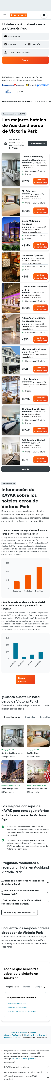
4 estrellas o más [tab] (12, 717)
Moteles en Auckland (17, 1003)
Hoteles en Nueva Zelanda (34, 1035)
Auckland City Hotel (32, 255)
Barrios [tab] (26, 986)
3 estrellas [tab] (30, 717)
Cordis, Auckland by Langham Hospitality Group (33, 158)
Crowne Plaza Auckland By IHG (34, 288)
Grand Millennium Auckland (31, 222)
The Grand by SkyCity (33, 408)
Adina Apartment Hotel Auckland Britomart (34, 319)
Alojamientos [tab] (12, 986)
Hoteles (33, 1032)
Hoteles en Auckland (12, 1037)
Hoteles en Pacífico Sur (12, 1035)
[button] (5, 15)
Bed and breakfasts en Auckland (22, 1011)
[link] (25, 679)
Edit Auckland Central (33, 440)
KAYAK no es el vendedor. (16, 1067)
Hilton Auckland (30, 379)
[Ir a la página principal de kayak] (18, 15)
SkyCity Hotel (29, 191)
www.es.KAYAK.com (19, 1032)
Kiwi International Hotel (34, 349)
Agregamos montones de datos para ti (23, 1072)
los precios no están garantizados (24, 1059)
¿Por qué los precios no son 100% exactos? (20, 1077)
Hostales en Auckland (17, 1007)
